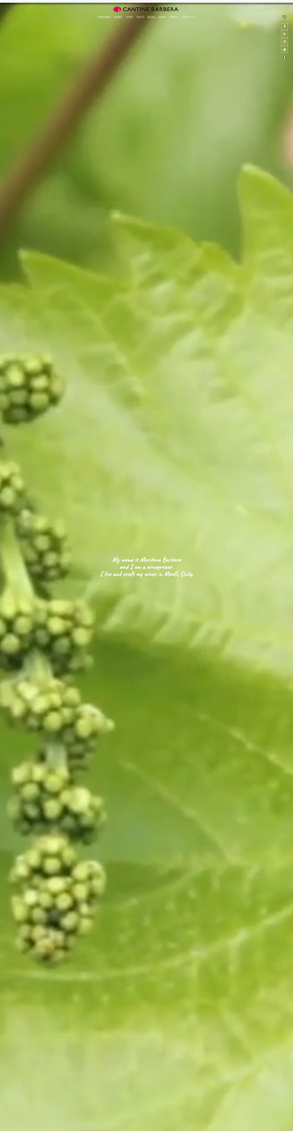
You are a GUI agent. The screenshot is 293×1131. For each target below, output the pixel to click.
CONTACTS (188, 16)
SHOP (129, 16)
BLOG (151, 16)
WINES (118, 16)
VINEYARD (104, 16)
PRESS (174, 16)
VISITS (140, 16)
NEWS (162, 16)
